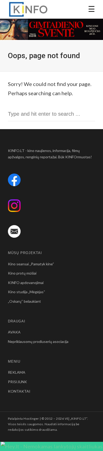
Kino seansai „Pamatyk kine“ (31, 264)
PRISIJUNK (17, 381)
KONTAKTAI (19, 391)
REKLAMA (16, 372)
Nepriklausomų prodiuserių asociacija (38, 341)
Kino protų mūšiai (22, 273)
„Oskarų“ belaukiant (24, 301)
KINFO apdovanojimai (26, 282)
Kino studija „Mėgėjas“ (26, 292)
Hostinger (31, 418)
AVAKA (14, 332)
